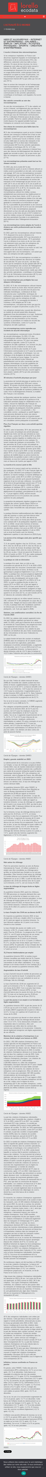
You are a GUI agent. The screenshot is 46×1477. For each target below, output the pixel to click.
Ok (24, 1473)
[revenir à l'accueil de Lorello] (23, 11)
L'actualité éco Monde (17, 24)
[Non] (43, 1468)
